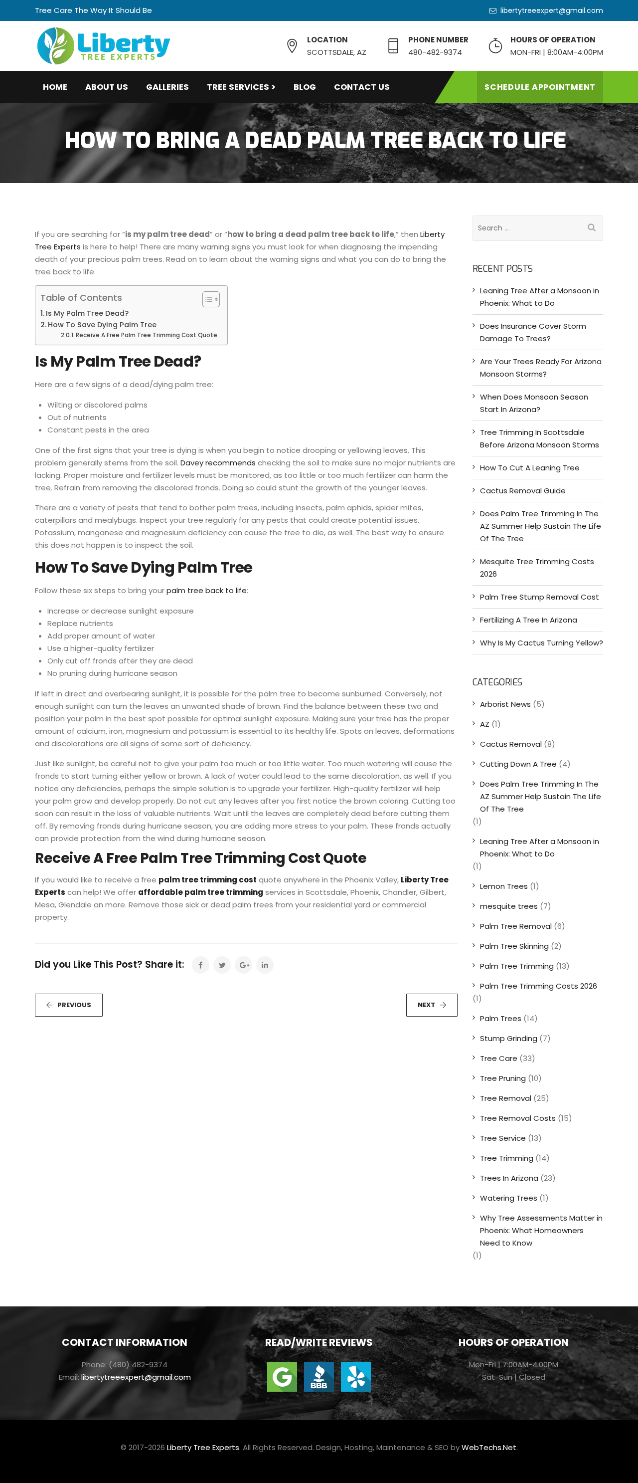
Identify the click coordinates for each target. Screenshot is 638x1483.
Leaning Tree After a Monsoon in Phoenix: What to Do (539, 296)
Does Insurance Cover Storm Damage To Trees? (533, 332)
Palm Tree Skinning (514, 946)
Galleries (167, 87)
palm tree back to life (206, 590)
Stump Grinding (508, 1038)
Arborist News (505, 704)
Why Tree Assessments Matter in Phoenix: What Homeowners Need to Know (541, 1230)
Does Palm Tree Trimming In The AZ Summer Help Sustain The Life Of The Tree (540, 526)
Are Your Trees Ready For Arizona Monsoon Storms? (541, 367)
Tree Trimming (506, 1158)
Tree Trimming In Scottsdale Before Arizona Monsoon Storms (539, 438)
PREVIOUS (74, 1005)
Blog (305, 87)
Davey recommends (218, 462)
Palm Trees (500, 1018)
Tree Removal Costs (518, 1118)
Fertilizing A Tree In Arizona (528, 620)
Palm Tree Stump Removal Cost (539, 597)
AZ (484, 724)
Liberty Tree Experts (203, 1447)
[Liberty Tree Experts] (103, 46)
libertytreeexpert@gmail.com (551, 10)
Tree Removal (505, 1098)
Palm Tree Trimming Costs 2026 (538, 986)
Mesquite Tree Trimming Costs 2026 (537, 567)
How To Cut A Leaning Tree (530, 467)
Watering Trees (508, 1198)
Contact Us (362, 87)
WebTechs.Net (489, 1447)
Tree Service (503, 1138)
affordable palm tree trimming (200, 892)
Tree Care (498, 1058)
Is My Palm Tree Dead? (87, 313)
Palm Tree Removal (516, 926)
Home (55, 87)
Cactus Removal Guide (523, 490)
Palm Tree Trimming (517, 966)
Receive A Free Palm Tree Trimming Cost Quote (146, 335)
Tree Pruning (503, 1078)
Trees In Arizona (509, 1178)
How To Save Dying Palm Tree (102, 325)
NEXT (426, 1005)
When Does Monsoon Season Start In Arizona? (534, 403)
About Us (106, 87)
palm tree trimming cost (208, 879)
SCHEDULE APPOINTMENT (540, 87)
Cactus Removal (511, 744)
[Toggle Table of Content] (206, 299)
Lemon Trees (504, 886)
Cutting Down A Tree (518, 764)
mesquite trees (509, 906)
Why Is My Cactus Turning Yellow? (541, 642)
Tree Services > (241, 87)
